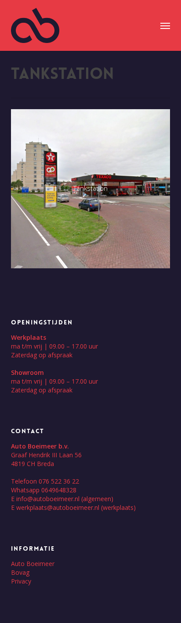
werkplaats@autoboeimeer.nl (57, 507)
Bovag (20, 572)
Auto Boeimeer (32, 563)
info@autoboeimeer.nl (48, 499)
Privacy (21, 581)
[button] (165, 25)
